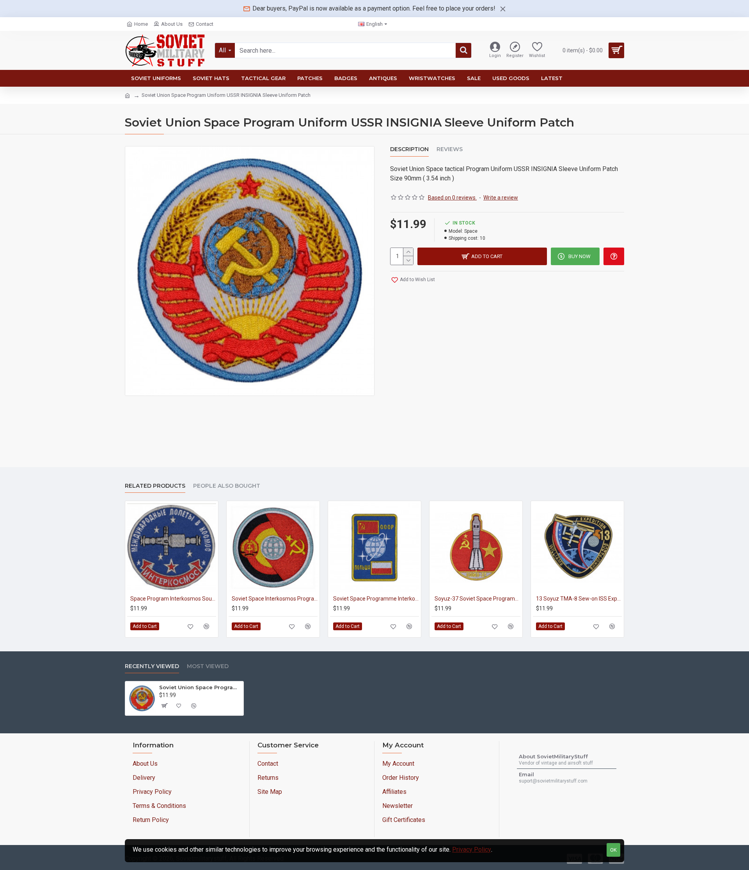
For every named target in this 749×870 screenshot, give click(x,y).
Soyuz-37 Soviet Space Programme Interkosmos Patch (477, 598)
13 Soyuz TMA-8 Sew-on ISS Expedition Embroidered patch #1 (579, 598)
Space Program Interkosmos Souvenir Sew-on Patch (173, 598)
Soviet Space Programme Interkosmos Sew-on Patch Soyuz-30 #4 (376, 598)
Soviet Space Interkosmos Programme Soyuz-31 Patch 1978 (275, 598)
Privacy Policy (471, 849)
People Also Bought (226, 486)
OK (613, 850)
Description (409, 149)
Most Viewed (208, 666)
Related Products (155, 486)
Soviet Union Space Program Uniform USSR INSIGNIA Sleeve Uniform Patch (200, 687)
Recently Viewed (152, 666)
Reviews (450, 149)
